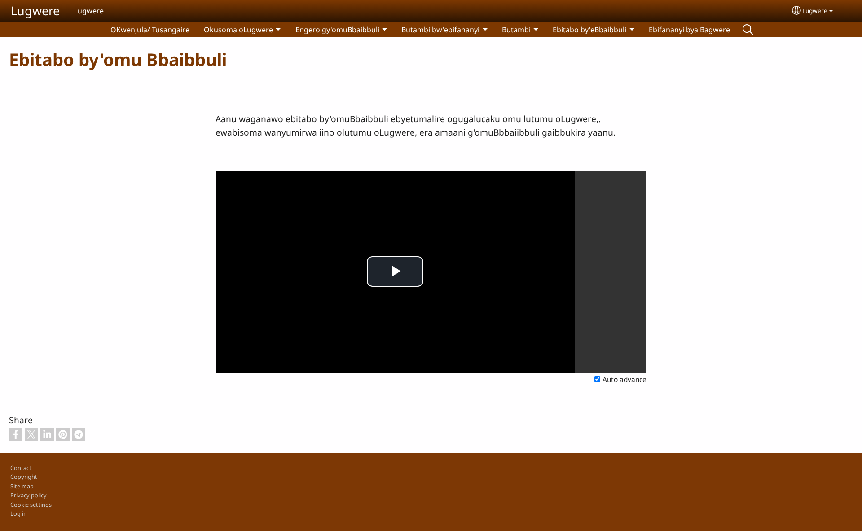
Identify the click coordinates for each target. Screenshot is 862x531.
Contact (20, 468)
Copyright (23, 477)
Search (748, 29)
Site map (22, 486)
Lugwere (35, 10)
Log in (18, 513)
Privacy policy (28, 495)
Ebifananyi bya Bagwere (689, 30)
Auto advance (624, 379)
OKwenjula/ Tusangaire (149, 30)
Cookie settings (31, 504)
